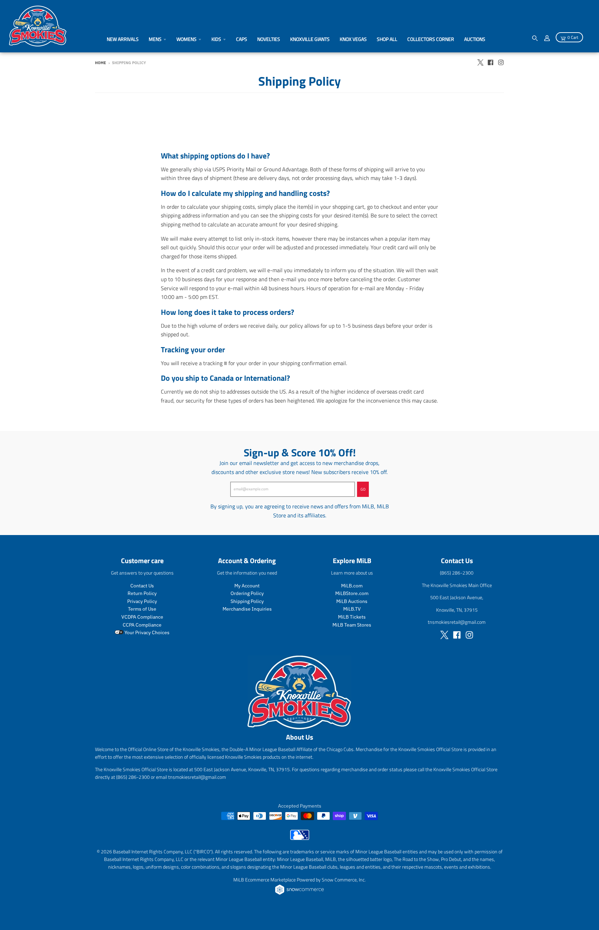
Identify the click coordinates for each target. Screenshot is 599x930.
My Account (247, 586)
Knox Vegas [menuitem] (353, 39)
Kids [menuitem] (216, 39)
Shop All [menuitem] (387, 39)
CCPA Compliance (142, 625)
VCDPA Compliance (142, 617)
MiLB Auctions (351, 601)
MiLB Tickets (352, 617)
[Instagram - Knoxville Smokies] (501, 62)
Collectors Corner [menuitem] (430, 39)
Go (363, 489)
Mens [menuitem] (155, 39)
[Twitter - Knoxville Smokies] (480, 62)
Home (100, 62)
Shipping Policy (247, 601)
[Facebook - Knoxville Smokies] (490, 62)
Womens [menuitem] (186, 39)
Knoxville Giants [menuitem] (310, 39)
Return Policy (142, 593)
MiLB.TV (352, 609)
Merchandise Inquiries (247, 609)
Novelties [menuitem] (268, 39)
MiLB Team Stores (351, 625)
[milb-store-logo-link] (299, 838)
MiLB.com (352, 586)
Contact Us (142, 586)
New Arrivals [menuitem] (123, 39)
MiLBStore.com (351, 593)
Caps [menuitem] (241, 39)
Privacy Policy (142, 601)
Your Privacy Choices (146, 632)
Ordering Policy (247, 593)
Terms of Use (142, 609)
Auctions (474, 39)
